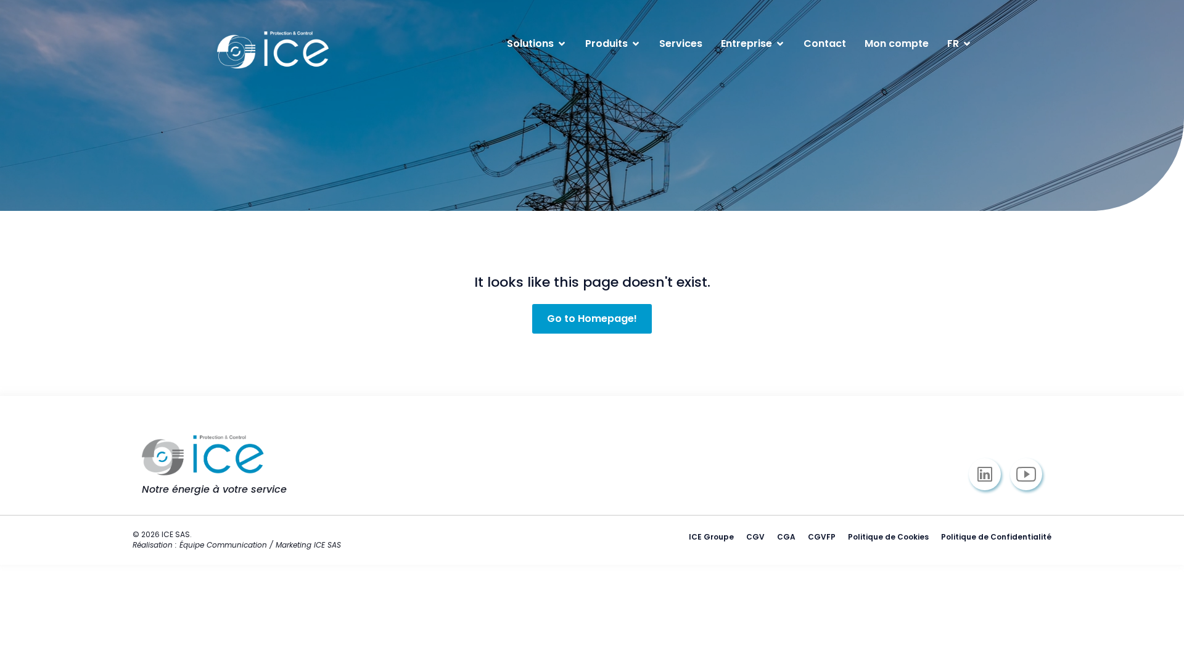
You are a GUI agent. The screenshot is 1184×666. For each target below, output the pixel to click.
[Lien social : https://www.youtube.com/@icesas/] (1030, 474)
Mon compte (897, 43)
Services (680, 43)
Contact (825, 43)
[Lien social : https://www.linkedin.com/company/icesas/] (989, 474)
